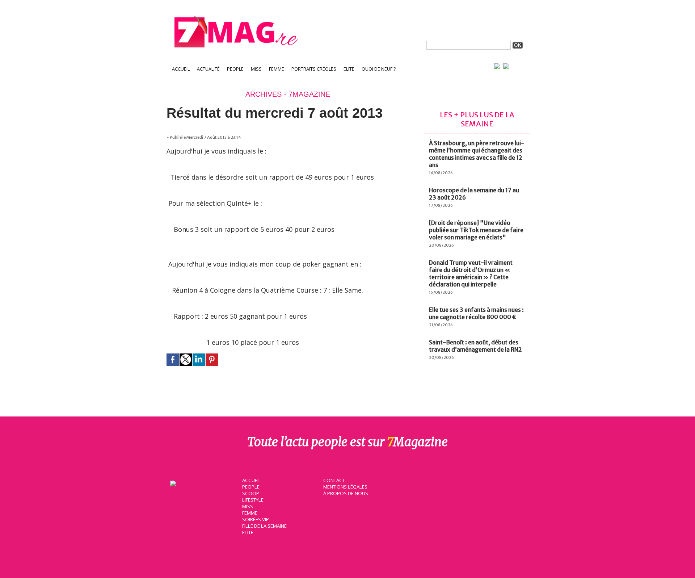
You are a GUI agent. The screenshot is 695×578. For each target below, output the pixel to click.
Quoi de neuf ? (379, 69)
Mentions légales (345, 486)
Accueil (181, 69)
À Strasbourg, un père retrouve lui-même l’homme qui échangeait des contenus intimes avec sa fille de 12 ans (476, 153)
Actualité (208, 69)
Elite (349, 69)
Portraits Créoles (313, 69)
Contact (334, 480)
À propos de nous (345, 493)
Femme (276, 69)
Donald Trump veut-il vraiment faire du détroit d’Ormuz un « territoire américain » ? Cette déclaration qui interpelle (471, 273)
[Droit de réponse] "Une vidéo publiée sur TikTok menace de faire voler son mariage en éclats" (476, 230)
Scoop (250, 493)
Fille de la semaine (264, 526)
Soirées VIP (255, 519)
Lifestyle (253, 500)
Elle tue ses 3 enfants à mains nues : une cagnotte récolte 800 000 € (476, 313)
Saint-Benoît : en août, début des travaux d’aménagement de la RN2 (475, 346)
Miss (256, 69)
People (235, 69)
